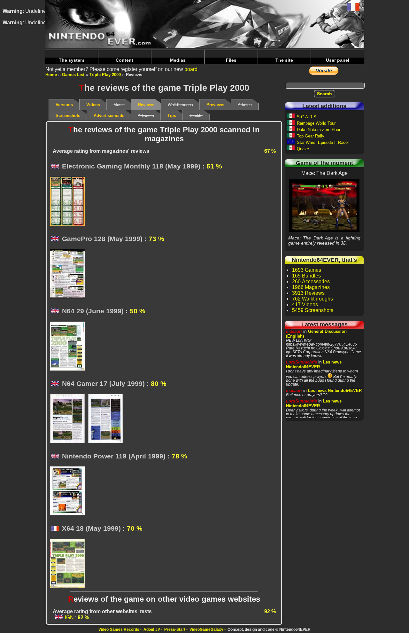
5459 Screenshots (312, 310)
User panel (337, 60)
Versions (64, 104)
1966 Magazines (311, 287)
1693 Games (306, 270)
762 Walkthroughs (312, 298)
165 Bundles (306, 275)
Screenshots (68, 115)
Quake (303, 148)
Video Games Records (118, 629)
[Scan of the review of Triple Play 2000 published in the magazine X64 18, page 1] (69, 564)
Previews (215, 104)
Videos (93, 104)
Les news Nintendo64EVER (314, 364)
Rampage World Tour (316, 123)
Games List (73, 74)
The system (71, 60)
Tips (171, 115)
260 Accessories (311, 281)
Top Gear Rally (310, 136)
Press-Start (174, 629)
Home (51, 74)
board (190, 69)
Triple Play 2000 (105, 74)
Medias (178, 60)
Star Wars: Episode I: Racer (323, 142)
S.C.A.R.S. (307, 116)
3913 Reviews (308, 293)
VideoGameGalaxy (206, 629)
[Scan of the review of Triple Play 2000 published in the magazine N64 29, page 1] (69, 346)
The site (284, 60)
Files (231, 60)
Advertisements (109, 115)
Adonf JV (151, 629)
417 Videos (305, 304)
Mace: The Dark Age (324, 205)
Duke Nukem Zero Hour (318, 129)
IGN (69, 617)
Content (124, 60)
